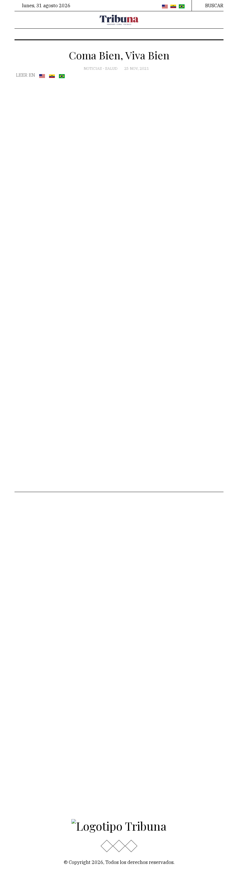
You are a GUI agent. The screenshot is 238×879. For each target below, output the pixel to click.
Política (27, 570)
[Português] (182, 7)
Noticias (93, 68)
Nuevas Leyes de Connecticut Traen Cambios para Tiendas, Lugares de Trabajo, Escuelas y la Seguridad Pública (191, 537)
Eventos (27, 589)
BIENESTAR (81, 542)
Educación (30, 525)
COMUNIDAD (82, 561)
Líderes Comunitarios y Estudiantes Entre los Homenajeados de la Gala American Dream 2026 (191, 648)
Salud (111, 68)
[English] (165, 7)
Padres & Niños (85, 552)
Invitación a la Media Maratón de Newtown (188, 602)
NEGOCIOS (80, 570)
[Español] (173, 7)
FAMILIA (78, 579)
